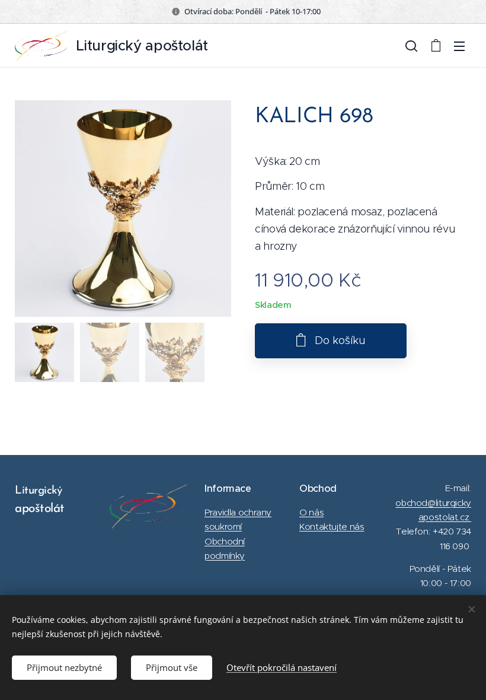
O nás (311, 512)
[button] (411, 46)
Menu (459, 46)
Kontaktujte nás (331, 526)
